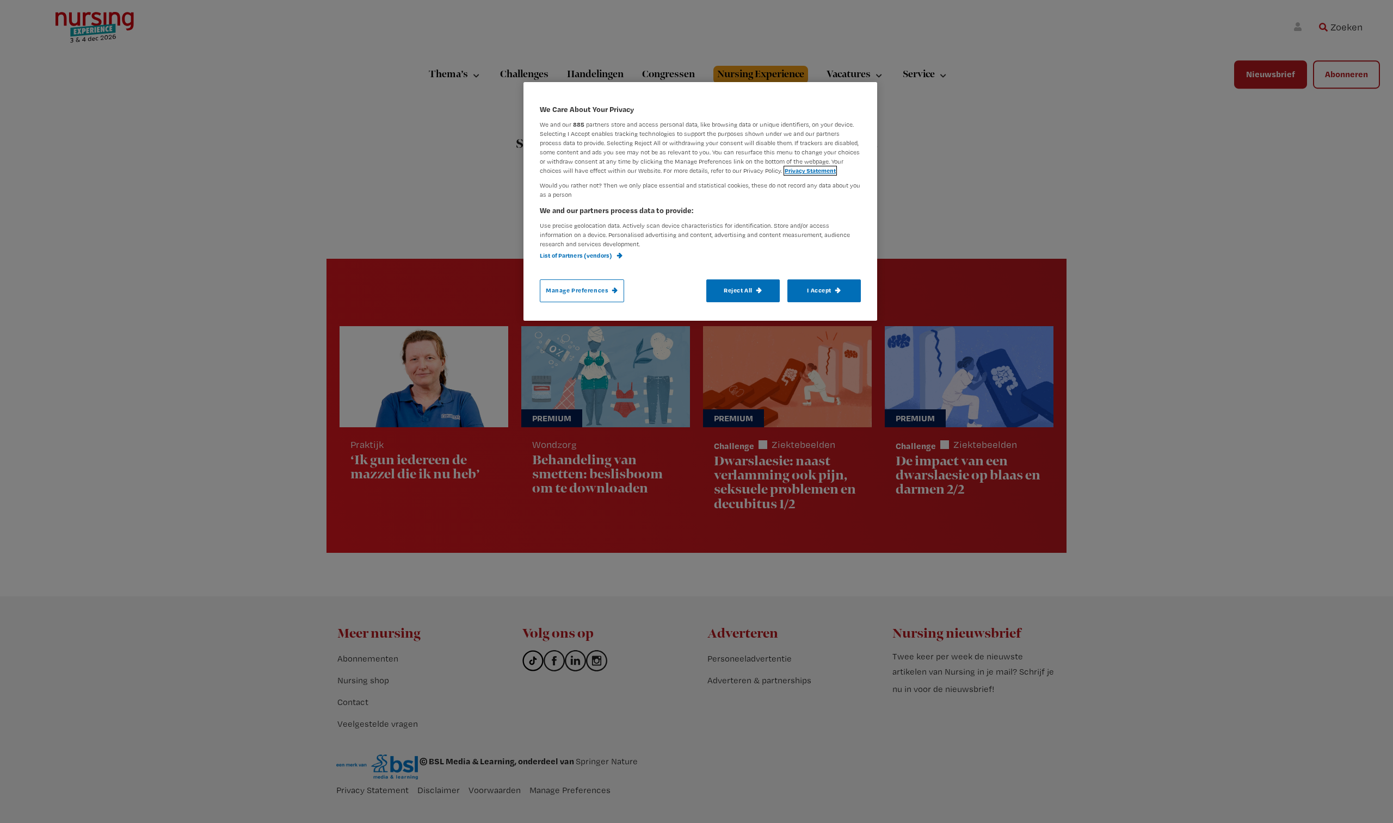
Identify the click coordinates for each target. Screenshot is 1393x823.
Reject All (738, 290)
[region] (700, 201)
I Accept (819, 290)
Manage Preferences (577, 290)
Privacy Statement (810, 170)
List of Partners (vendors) (576, 255)
